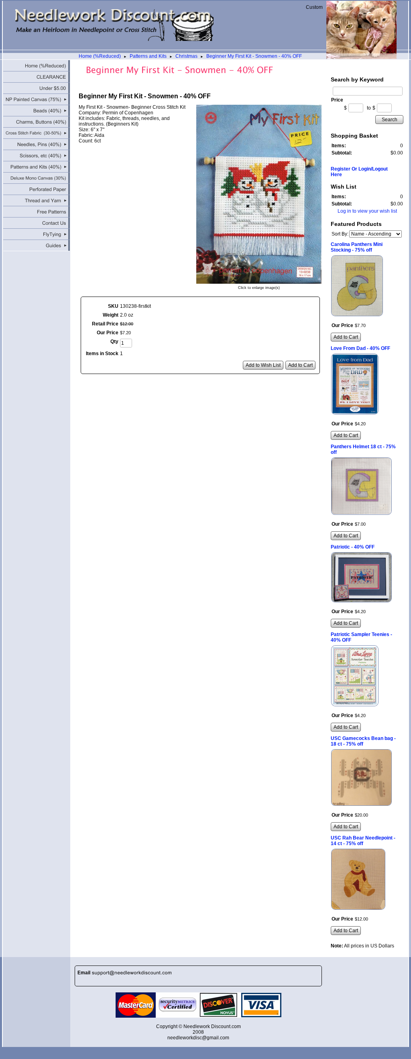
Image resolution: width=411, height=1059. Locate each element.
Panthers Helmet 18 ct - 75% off (363, 449)
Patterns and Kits (148, 56)
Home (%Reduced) (100, 56)
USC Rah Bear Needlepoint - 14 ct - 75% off (363, 840)
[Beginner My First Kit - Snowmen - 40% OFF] (258, 281)
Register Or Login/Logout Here (359, 171)
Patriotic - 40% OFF (352, 547)
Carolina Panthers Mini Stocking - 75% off (357, 247)
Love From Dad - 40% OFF (360, 348)
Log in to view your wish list (367, 211)
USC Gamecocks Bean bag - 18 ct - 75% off (363, 741)
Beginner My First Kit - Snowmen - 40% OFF (254, 56)
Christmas (186, 56)
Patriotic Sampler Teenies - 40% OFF (361, 637)
